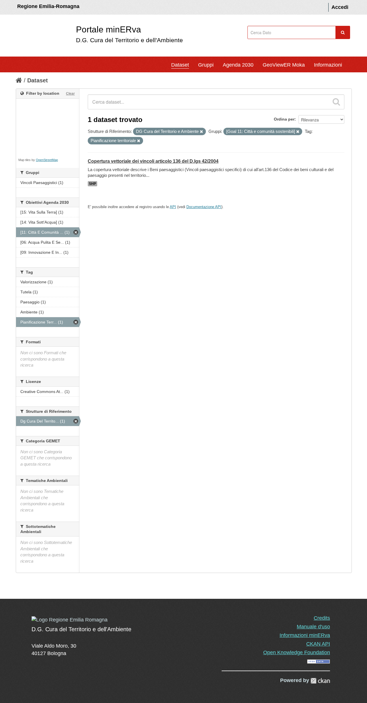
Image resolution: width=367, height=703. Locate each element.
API (173, 207)
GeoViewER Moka (284, 65)
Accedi (339, 7)
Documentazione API (203, 207)
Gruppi (206, 65)
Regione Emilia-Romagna (48, 6)
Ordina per (284, 119)
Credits (322, 618)
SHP (92, 184)
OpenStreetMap (47, 160)
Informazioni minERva (305, 635)
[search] (336, 102)
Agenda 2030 (238, 65)
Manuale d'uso (313, 627)
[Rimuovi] (201, 131)
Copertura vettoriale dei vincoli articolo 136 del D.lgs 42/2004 (153, 161)
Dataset (180, 65)
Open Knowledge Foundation (296, 652)
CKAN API (318, 644)
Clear (70, 94)
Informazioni (328, 65)
